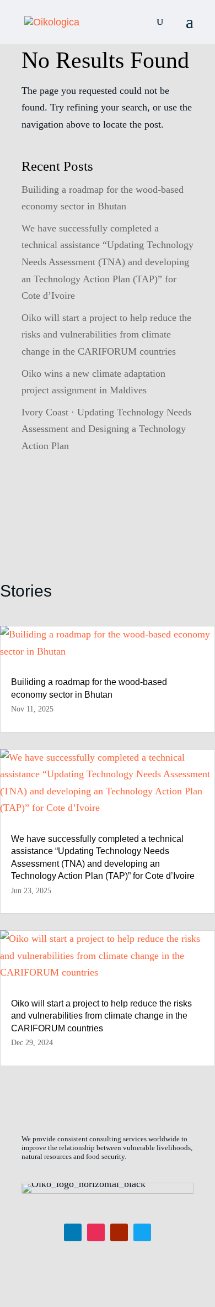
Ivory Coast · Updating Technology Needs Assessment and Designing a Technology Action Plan (106, 429)
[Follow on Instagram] (96, 1232)
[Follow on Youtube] (119, 1232)
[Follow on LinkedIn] (73, 1232)
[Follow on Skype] (142, 1232)
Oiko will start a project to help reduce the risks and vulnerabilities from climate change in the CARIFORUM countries (106, 334)
